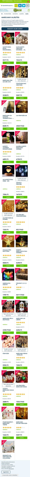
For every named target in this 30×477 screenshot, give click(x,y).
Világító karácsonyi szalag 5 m (8, 390)
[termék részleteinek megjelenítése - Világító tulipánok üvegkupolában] (8, 137)
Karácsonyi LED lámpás (20, 319)
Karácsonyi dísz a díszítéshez (8, 319)
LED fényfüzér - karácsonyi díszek (21, 386)
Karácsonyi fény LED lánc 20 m (7, 81)
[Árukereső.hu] (7, 10)
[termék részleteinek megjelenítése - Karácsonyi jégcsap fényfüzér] (21, 413)
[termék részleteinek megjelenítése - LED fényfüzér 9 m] (21, 106)
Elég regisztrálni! (18, 1)
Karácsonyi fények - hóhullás (21, 354)
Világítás (21, 14)
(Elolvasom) (11, 468)
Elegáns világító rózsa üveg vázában (21, 148)
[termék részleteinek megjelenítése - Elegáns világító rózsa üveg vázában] (21, 137)
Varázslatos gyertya (6, 284)
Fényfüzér (6, 353)
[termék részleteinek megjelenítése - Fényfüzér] (8, 341)
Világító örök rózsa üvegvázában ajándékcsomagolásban (8, 48)
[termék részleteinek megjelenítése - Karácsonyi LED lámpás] (21, 306)
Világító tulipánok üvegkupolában (7, 148)
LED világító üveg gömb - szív (8, 180)
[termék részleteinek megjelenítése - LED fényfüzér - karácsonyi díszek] (21, 376)
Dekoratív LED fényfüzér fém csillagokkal (7, 457)
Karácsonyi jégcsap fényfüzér (21, 422)
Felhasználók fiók (20, 6)
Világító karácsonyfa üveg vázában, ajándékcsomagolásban (21, 251)
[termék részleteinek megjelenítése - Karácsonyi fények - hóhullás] (21, 341)
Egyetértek (6, 472)
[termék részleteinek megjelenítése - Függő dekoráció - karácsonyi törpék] (8, 413)
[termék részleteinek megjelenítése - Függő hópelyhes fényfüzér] (21, 71)
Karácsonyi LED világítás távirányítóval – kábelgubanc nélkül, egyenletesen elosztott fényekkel (8, 117)
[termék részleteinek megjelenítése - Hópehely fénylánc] (21, 170)
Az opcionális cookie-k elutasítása (10, 475)
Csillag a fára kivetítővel (7, 250)
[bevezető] (1, 14)
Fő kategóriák (7, 14)
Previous (1, 10)
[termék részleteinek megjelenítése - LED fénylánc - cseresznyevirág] (21, 206)
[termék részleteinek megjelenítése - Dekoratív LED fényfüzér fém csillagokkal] (8, 446)
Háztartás (15, 14)
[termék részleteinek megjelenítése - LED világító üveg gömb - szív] (8, 170)
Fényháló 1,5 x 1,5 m (21, 284)
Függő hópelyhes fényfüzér (21, 84)
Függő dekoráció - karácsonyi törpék (8, 423)
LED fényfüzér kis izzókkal (8, 218)
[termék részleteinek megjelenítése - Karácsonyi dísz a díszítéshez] (8, 306)
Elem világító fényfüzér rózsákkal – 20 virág (20, 48)
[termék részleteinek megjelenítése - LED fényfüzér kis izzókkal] (8, 206)
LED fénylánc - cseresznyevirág (21, 215)
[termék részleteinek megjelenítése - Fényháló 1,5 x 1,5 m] (21, 274)
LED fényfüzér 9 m (21, 115)
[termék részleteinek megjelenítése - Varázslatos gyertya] (8, 274)
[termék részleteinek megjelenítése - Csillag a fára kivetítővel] (8, 241)
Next (29, 10)
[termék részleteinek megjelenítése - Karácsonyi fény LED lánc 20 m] (8, 71)
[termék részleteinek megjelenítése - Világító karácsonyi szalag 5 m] (8, 376)
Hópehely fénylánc (19, 183)
